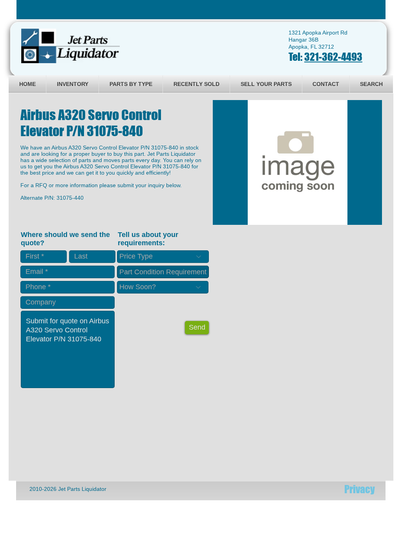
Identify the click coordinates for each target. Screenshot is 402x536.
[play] (365, 218)
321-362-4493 (333, 57)
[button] (297, 162)
